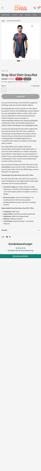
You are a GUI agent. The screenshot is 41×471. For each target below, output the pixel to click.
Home (3, 20)
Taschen (14, 15)
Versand (10, 81)
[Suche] (34, 8)
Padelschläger (5, 15)
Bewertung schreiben (20, 256)
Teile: (3, 237)
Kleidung (27, 15)
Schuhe (35, 15)
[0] (38, 8)
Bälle (21, 15)
